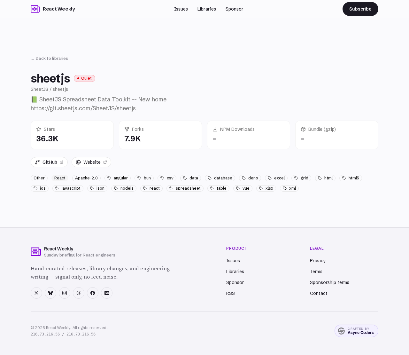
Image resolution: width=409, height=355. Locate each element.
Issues (181, 9)
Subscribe (360, 9)
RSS (230, 293)
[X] (36, 293)
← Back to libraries (49, 58)
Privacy (318, 261)
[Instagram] (64, 293)
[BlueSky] (50, 293)
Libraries (206, 9)
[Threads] (78, 293)
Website (92, 162)
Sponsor (234, 9)
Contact (319, 293)
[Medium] (106, 293)
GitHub (49, 162)
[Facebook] (92, 293)
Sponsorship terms (329, 282)
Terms (316, 271)
